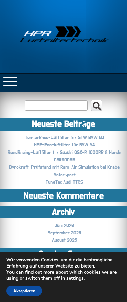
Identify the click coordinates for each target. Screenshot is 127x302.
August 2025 (64, 240)
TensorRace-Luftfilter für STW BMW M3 (64, 137)
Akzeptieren (24, 291)
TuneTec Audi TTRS (64, 182)
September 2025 (64, 233)
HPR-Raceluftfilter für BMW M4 (64, 145)
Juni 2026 (64, 225)
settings (75, 278)
